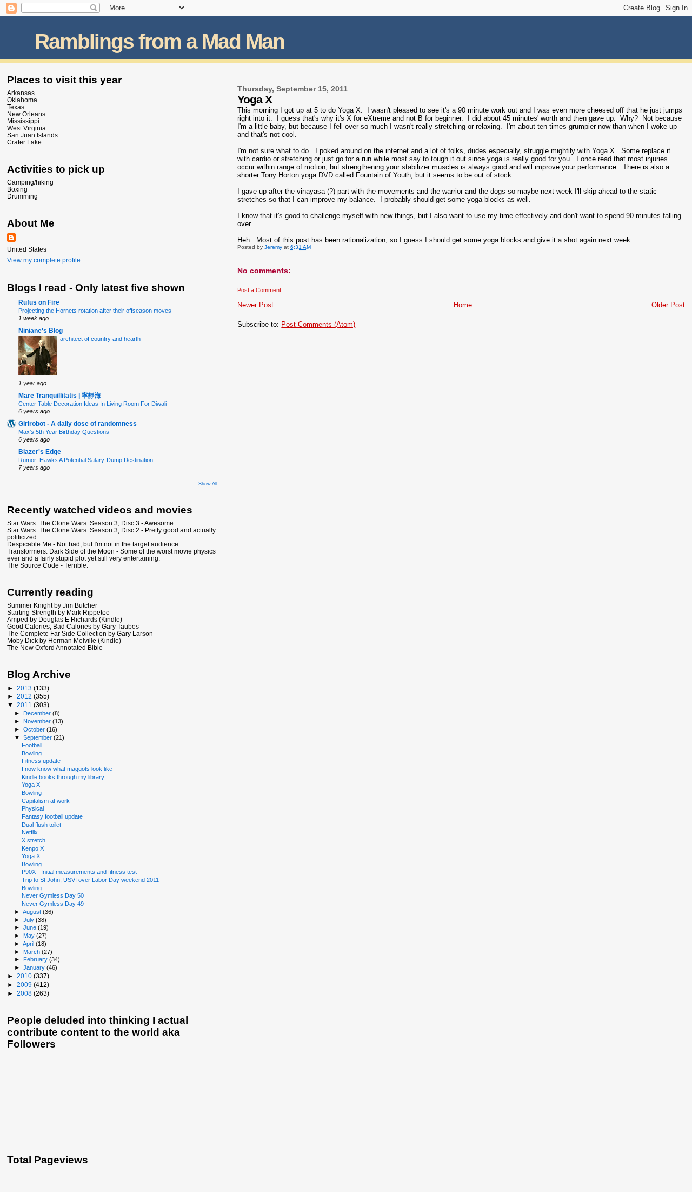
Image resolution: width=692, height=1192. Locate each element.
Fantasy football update (52, 816)
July (29, 920)
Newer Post (255, 305)
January (34, 967)
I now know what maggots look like (67, 769)
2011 (25, 704)
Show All (207, 483)
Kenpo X (33, 848)
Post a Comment (259, 290)
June (30, 927)
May (29, 935)
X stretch (33, 840)
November (37, 721)
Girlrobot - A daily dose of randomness (77, 423)
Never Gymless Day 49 (53, 903)
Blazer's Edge (39, 451)
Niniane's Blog (40, 330)
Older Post (668, 305)
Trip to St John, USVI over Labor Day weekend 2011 (90, 880)
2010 (25, 975)
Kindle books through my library (63, 777)
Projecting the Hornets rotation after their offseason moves (94, 310)
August (33, 911)
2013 (25, 688)
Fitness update (41, 761)
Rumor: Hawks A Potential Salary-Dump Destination (85, 460)
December (37, 713)
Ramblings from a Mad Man (159, 41)
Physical (33, 808)
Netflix (30, 832)
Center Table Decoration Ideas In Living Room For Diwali (92, 403)
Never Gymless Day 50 (53, 895)
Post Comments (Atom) (318, 324)
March (32, 952)
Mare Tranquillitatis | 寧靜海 (59, 395)
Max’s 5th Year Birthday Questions (63, 432)
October (34, 729)
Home (463, 305)
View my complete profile (44, 260)
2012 (25, 696)
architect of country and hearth (100, 338)
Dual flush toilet (41, 824)
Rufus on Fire (38, 302)
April (29, 943)
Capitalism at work (46, 801)
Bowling (32, 753)
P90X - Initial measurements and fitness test (79, 871)
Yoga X (31, 784)
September (38, 737)
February (36, 959)
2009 (25, 984)
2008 (25, 993)
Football (32, 745)
